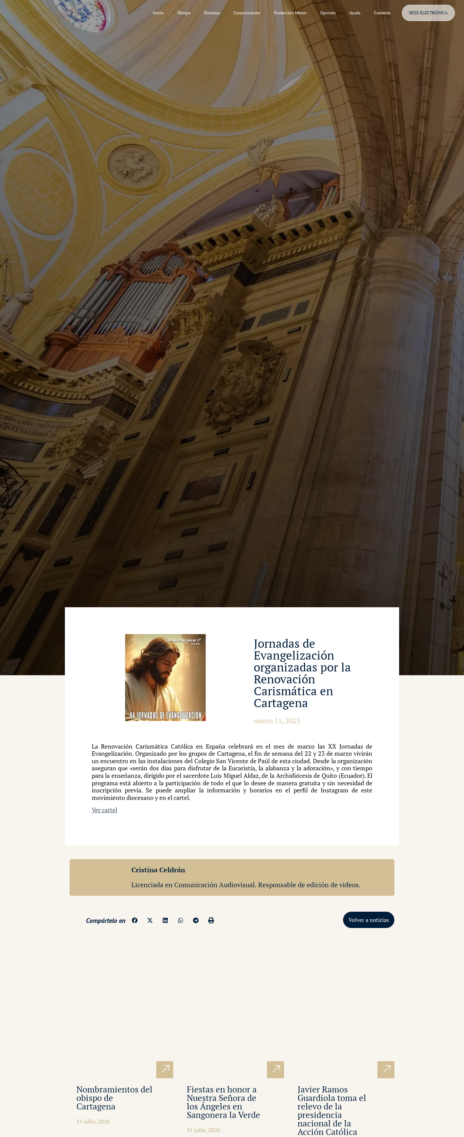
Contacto (382, 13)
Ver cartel (104, 810)
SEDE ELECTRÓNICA (428, 13)
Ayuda (354, 13)
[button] (134, 920)
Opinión (328, 13)
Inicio (158, 13)
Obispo (184, 13)
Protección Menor (290, 13)
